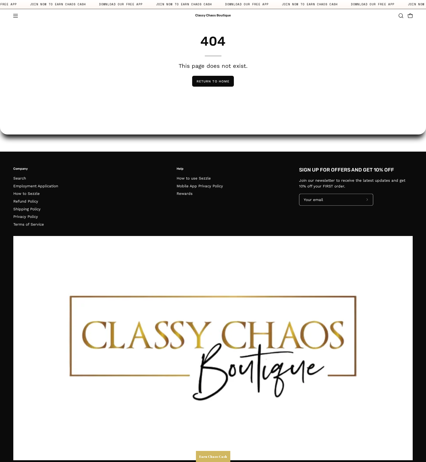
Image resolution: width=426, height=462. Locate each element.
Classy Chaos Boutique (213, 15)
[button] (401, 15)
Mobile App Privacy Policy (200, 185)
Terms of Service (28, 224)
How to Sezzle (26, 193)
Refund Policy (25, 201)
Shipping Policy (27, 209)
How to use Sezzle (194, 178)
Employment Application (35, 185)
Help (180, 169)
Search (19, 178)
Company (20, 169)
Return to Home (213, 81)
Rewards (185, 193)
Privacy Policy (25, 216)
